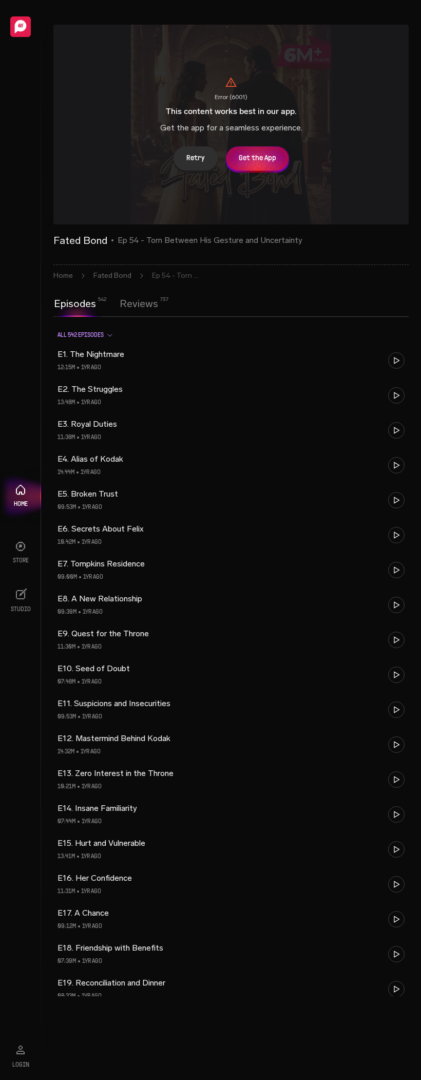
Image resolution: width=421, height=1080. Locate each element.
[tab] (75, 302)
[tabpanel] (231, 659)
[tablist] (106, 303)
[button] (231, 360)
